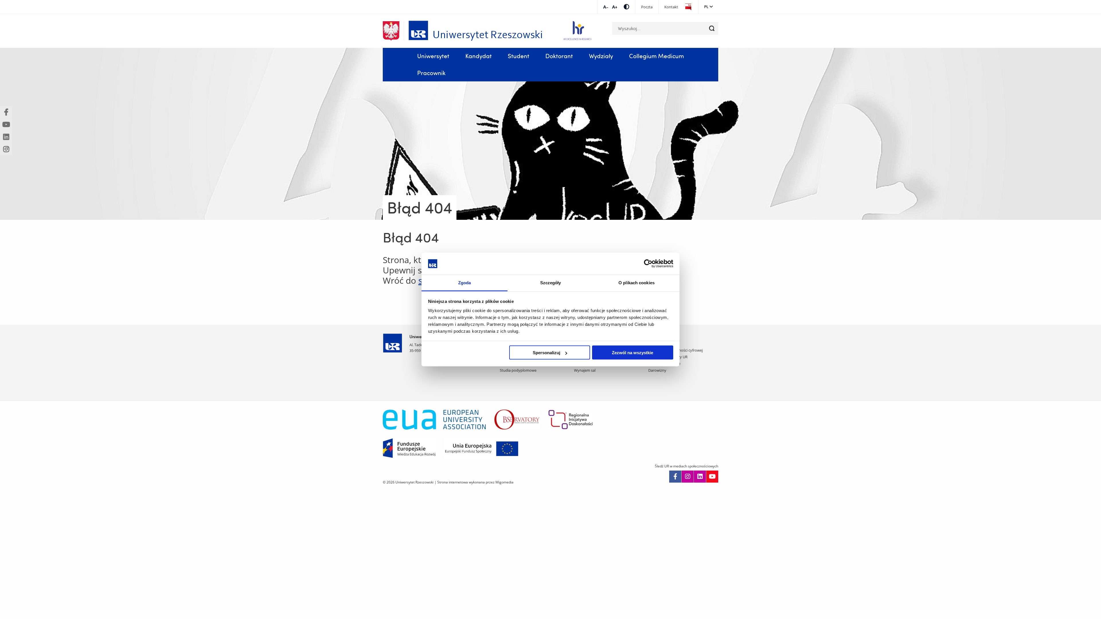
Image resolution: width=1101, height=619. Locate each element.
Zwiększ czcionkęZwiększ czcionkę (614, 7)
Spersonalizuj (546, 352)
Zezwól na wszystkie (632, 352)
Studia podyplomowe (518, 370)
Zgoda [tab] (464, 282)
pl (706, 6)
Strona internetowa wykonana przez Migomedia (475, 482)
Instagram (688, 477)
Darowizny (657, 370)
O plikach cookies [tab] (636, 282)
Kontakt (671, 7)
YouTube (712, 477)
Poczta (647, 7)
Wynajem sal (585, 370)
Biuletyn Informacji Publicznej (688, 7)
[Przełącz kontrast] (626, 6)
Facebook (675, 477)
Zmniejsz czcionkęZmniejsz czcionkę (606, 7)
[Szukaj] (711, 28)
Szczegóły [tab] (550, 282)
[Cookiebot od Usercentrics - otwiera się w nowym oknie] (648, 263)
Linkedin (700, 477)
